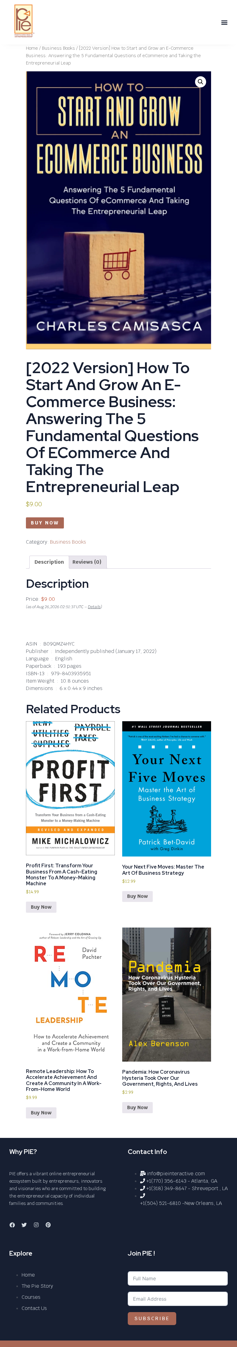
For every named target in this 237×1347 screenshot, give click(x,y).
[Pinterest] (48, 1225)
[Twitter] (24, 1225)
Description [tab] (49, 562)
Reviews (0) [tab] (87, 562)
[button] (224, 22)
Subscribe (152, 1318)
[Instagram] (36, 1225)
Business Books (58, 48)
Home (32, 48)
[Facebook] (12, 1225)
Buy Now (45, 523)
